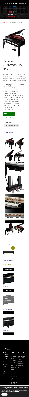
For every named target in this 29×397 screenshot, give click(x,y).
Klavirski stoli (14, 363)
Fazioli (4, 361)
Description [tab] (8, 122)
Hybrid (7, 22)
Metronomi (14, 365)
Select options (8, 269)
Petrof (4, 371)
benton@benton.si (21, 3)
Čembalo (13, 360)
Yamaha (13, 117)
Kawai (4, 366)
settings (17, 391)
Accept (4, 394)
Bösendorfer (6, 369)
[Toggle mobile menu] (26, 3)
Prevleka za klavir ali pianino (14, 378)
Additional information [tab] (11, 125)
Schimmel (5, 373)
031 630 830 (9, 3)
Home (4, 22)
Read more (8, 290)
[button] (23, 31)
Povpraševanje (10, 113)
